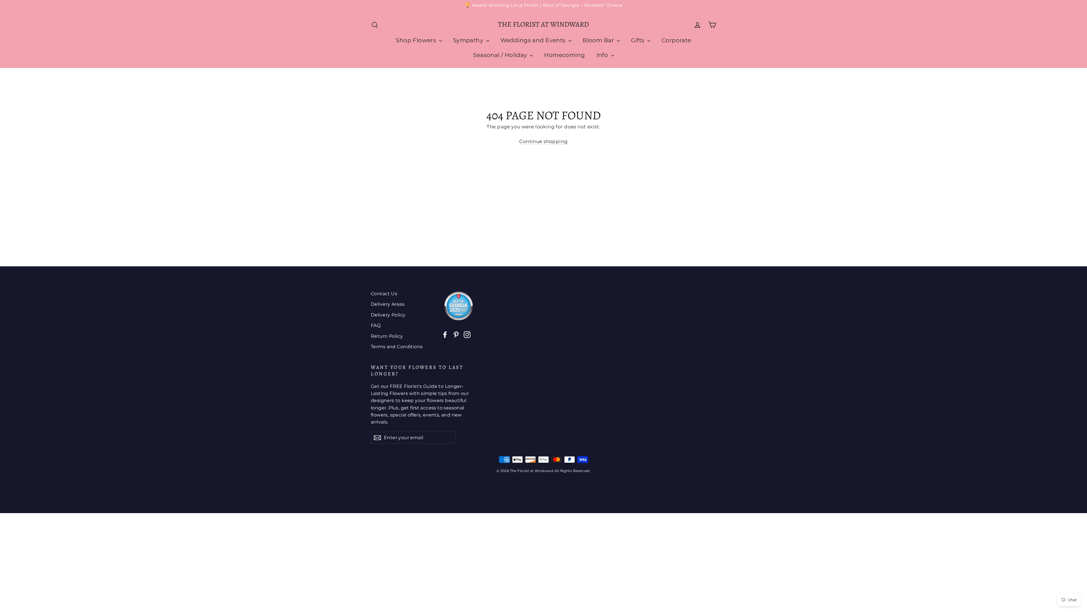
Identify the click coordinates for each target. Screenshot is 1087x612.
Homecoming (564, 55)
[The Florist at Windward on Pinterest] (456, 334)
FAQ (375, 325)
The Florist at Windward (543, 24)
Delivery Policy (388, 315)
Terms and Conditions (397, 346)
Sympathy (469, 40)
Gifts (638, 40)
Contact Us (384, 293)
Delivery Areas (388, 304)
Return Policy (387, 336)
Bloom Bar (599, 40)
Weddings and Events (533, 40)
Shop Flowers (417, 40)
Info (603, 55)
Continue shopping (543, 141)
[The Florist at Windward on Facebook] (445, 334)
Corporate (676, 40)
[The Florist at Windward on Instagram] (467, 334)
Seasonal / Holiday (500, 55)
